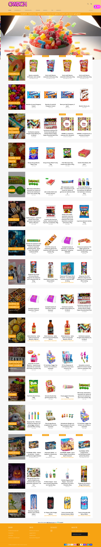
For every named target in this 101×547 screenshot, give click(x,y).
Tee (52, 10)
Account (91, 10)
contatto (10, 535)
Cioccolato (28, 10)
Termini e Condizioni (14, 537)
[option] (50, 37)
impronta (10, 533)
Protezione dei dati (13, 530)
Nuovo (45, 10)
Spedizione (32, 535)
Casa (9, 10)
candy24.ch (14, 544)
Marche (58, 10)
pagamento (32, 533)
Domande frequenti (34, 537)
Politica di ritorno (34, 530)
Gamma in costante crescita (32, 49)
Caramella (17, 10)
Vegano (38, 10)
